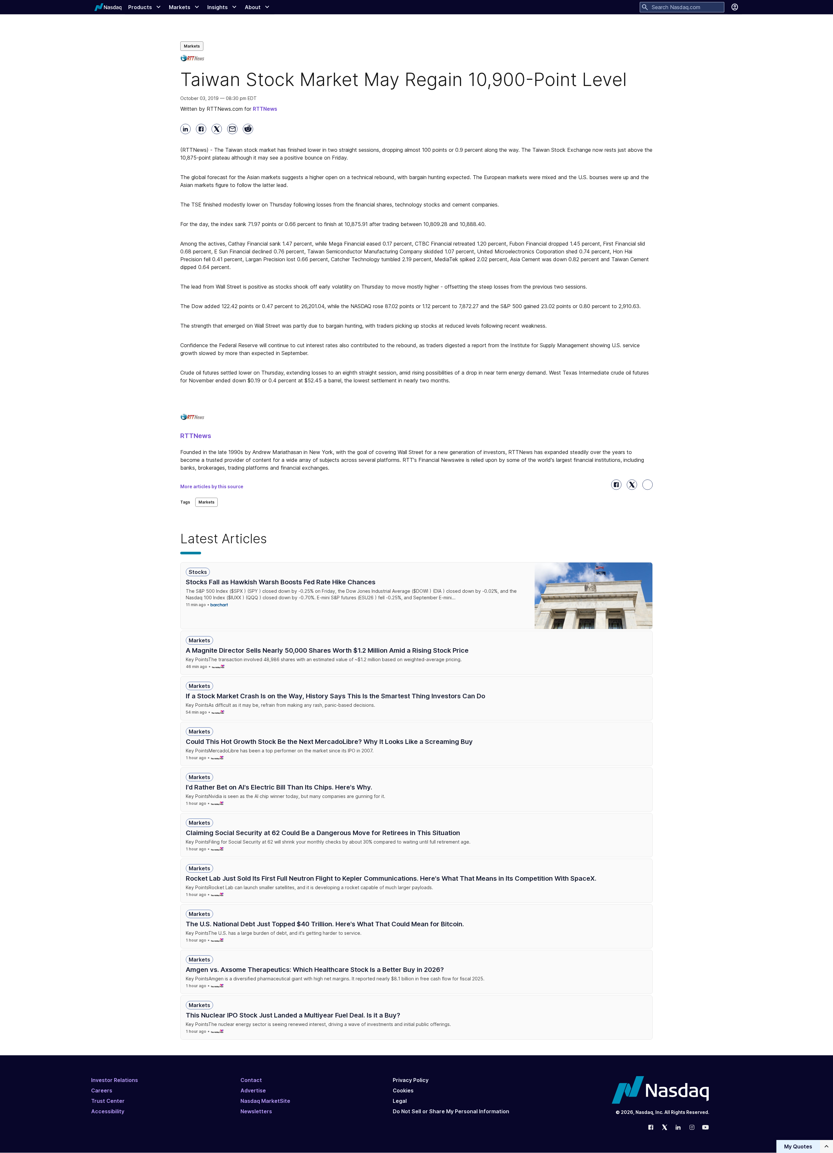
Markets (192, 46)
